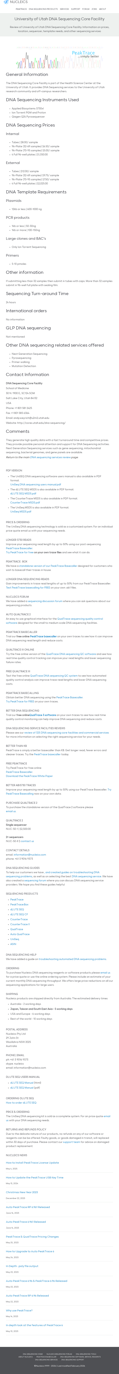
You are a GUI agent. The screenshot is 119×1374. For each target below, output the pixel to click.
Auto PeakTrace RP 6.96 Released (27, 1296)
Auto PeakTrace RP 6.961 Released (28, 1207)
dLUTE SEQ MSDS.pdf (23, 494)
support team (71, 1142)
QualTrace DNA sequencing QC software (71, 654)
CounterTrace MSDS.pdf (25, 503)
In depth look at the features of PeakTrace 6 (34, 1325)
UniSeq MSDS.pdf (20, 512)
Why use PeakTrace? (19, 1310)
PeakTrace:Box (19, 904)
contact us (27, 841)
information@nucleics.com (30, 855)
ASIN (13, 944)
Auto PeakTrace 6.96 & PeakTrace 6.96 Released (36, 1281)
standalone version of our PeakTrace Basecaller (48, 566)
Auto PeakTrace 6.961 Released (26, 1222)
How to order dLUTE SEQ (21, 1103)
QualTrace (16, 929)
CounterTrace (19, 919)
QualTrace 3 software (42, 715)
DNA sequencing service (86, 876)
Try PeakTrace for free (20, 552)
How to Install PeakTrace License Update (32, 1163)
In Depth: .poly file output (22, 1266)
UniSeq (14, 939)
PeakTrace (17, 900)
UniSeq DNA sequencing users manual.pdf (35, 484)
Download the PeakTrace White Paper (29, 776)
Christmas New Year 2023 (22, 1192)
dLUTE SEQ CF (19, 914)
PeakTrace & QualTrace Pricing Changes (32, 1237)
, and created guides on (58, 872)
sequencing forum (35, 880)
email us (11, 811)
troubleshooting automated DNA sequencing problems (72, 959)
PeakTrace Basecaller (19, 548)
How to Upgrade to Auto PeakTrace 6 (30, 1251)
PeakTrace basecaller (43, 636)
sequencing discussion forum (45, 601)
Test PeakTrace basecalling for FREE (28, 588)
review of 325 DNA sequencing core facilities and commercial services (66, 733)
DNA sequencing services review (50, 457)
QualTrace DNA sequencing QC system (54, 676)
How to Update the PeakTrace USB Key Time (34, 1178)
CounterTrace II (20, 924)
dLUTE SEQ (17, 909)
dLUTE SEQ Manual (21, 1083)
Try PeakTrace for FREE (20, 701)
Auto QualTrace (20, 934)
